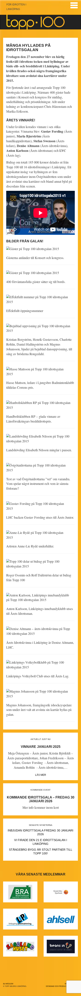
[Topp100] (35, 22)
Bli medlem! (8, 984)
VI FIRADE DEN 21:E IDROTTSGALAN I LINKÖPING (40, 841)
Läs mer (40, 774)
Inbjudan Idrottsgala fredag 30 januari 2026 (40, 832)
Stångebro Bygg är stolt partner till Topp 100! (40, 851)
